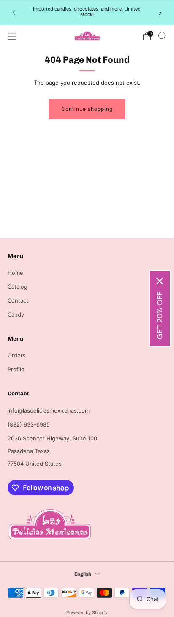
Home (15, 272)
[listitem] (87, 12)
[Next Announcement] (160, 12)
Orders (17, 355)
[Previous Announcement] (14, 12)
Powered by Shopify (87, 612)
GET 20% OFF (160, 315)
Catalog (17, 286)
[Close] (159, 281)
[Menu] (12, 36)
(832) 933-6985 (29, 424)
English (82, 574)
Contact (18, 300)
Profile (16, 369)
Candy (16, 314)
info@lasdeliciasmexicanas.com (49, 410)
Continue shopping (87, 109)
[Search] (162, 36)
